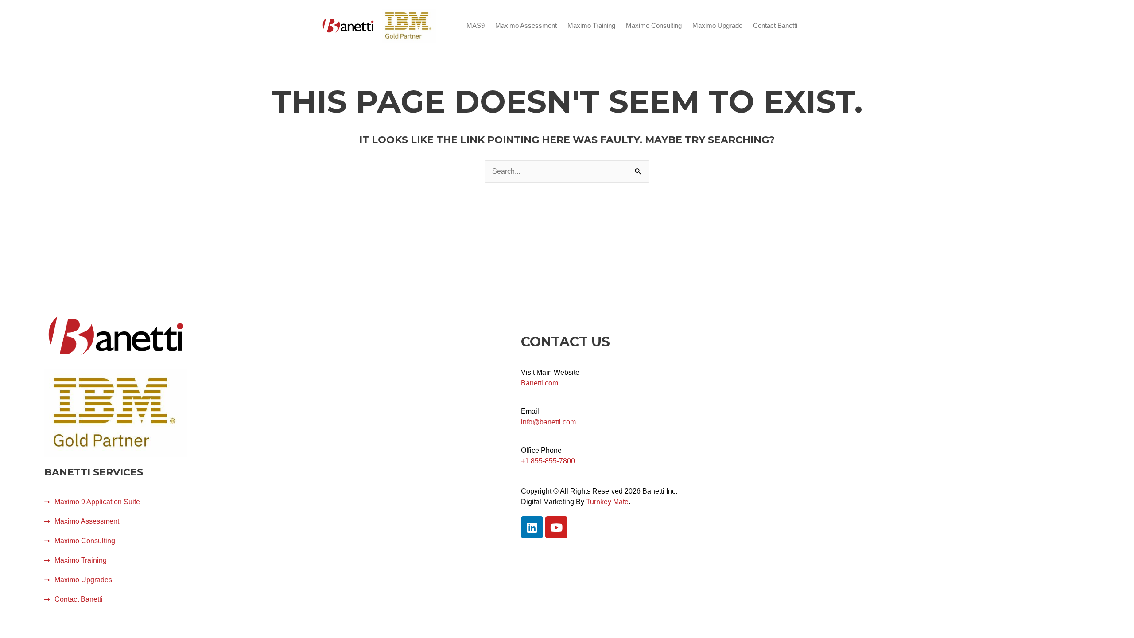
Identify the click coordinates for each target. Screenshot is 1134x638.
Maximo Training (591, 25)
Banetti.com (539, 383)
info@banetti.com (548, 422)
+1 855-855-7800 (548, 461)
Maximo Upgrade (717, 25)
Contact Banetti (775, 25)
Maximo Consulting (654, 25)
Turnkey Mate (607, 502)
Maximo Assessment (526, 25)
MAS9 (475, 25)
